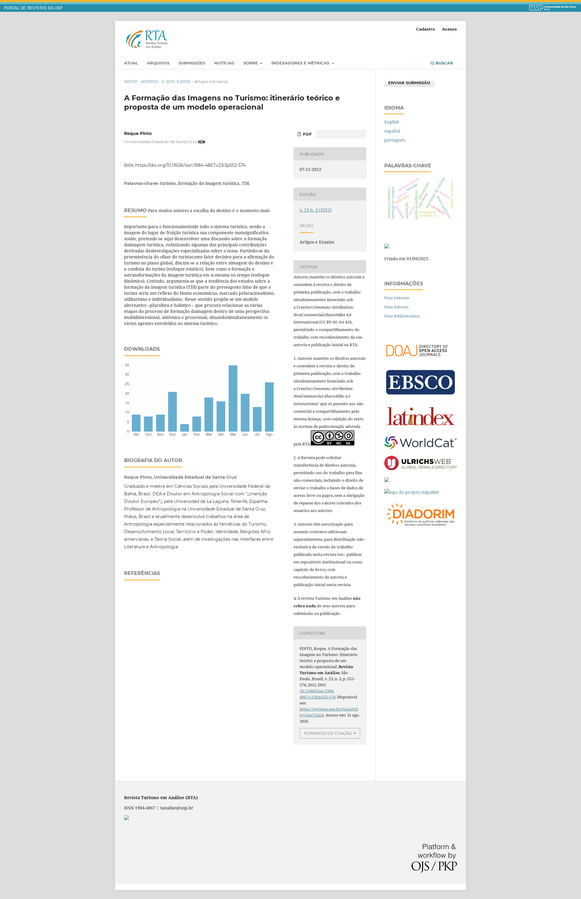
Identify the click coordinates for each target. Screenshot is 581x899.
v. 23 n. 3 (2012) (176, 81)
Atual (131, 63)
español (392, 131)
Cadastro (425, 29)
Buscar (443, 63)
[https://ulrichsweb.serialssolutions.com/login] (420, 468)
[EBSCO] (420, 395)
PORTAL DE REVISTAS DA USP (33, 8)
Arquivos (158, 63)
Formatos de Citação (328, 733)
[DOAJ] (420, 360)
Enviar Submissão (409, 82)
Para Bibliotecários (402, 316)
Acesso (449, 29)
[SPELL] (386, 480)
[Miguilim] (411, 492)
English (391, 122)
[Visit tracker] (386, 247)
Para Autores (396, 307)
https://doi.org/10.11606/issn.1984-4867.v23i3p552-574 (190, 165)
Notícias (224, 63)
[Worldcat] (420, 447)
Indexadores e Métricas (300, 63)
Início (130, 81)
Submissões (192, 63)
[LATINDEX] (420, 428)
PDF (307, 134)
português (394, 140)
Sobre (251, 63)
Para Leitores (396, 297)
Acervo (149, 81)
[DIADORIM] (420, 527)
